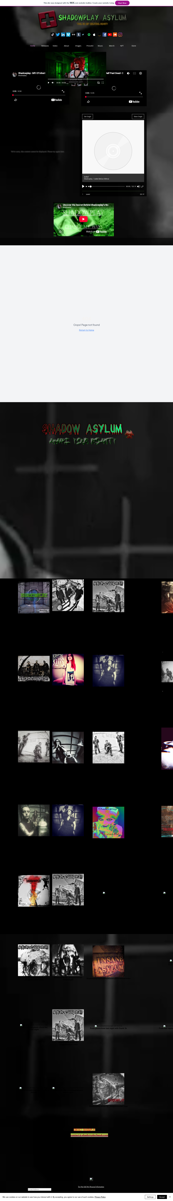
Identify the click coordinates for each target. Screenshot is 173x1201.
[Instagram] (120, 35)
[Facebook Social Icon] (105, 35)
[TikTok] (53, 35)
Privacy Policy (100, 1197)
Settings (150, 1197)
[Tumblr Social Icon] (79, 35)
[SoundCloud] (115, 35)
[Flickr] (73, 35)
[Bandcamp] (84, 35)
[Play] (48, 82)
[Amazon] (99, 35)
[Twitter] (58, 35)
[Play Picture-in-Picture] (98, 82)
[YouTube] (110, 35)
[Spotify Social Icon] (89, 35)
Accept (162, 1197)
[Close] (169, 1197)
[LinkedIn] (63, 35)
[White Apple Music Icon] (94, 35)
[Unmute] (53, 82)
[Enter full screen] (102, 82)
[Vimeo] (68, 35)
